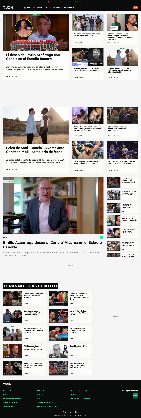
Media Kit (40, 395)
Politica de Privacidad (10, 391)
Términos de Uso (8, 395)
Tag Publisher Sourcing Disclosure (48, 406)
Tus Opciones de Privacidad (80, 398)
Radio (85, 1)
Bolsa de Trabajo (8, 406)
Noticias (61, 1)
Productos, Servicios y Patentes (81, 391)
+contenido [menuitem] (69, 7)
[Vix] (135, 7)
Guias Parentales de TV (45, 402)
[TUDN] (8, 7)
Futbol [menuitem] (48, 7)
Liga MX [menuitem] (40, 7)
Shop (91, 1)
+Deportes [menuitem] (58, 7)
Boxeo (8, 76)
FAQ (38, 398)
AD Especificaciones (44, 391)
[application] (53, 205)
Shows (54, 1)
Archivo (73, 395)
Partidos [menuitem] (31, 7)
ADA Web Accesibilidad (10, 402)
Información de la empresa (12, 398)
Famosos (69, 1)
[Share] (101, 237)
